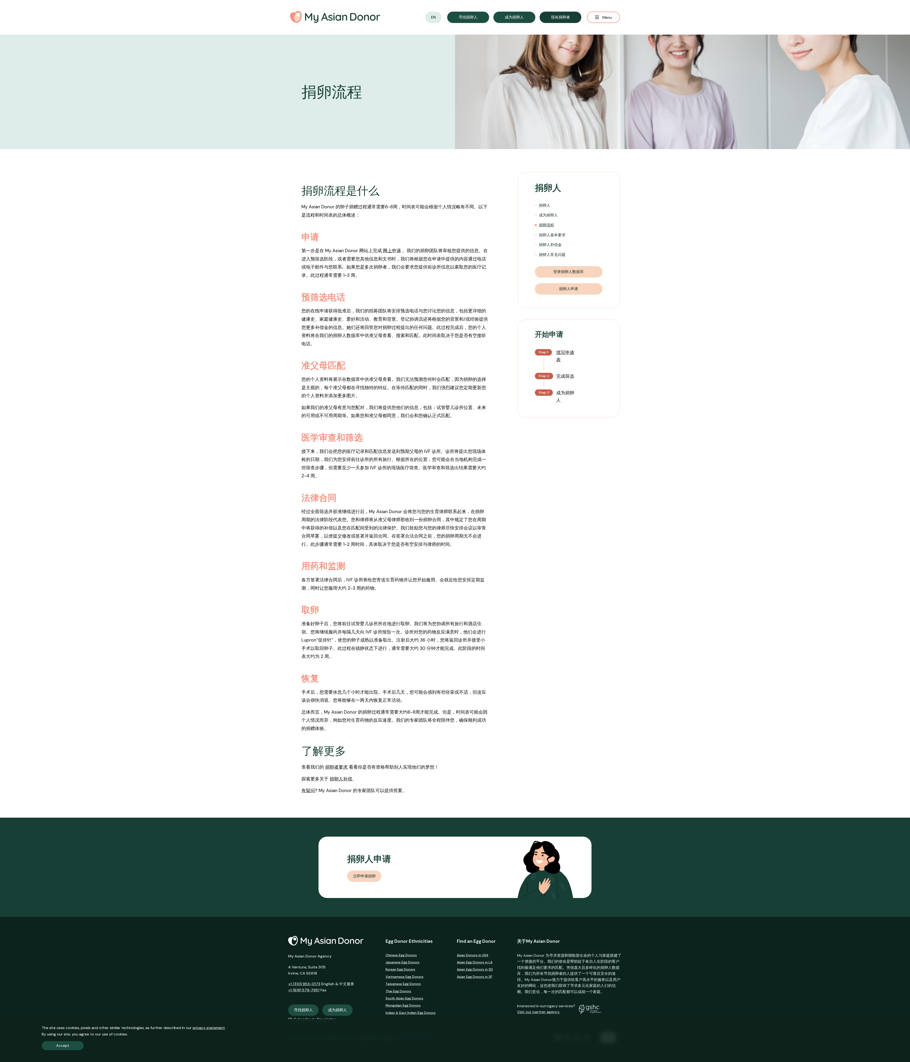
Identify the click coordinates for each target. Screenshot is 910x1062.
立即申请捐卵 (364, 876)
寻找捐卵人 (303, 1009)
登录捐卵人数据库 (568, 271)
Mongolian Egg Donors (403, 1005)
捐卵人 (544, 205)
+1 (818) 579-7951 (303, 990)
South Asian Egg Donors (404, 998)
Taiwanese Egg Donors (403, 984)
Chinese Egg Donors (401, 955)
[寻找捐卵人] (468, 17)
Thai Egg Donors (398, 991)
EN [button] (433, 17)
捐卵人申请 (568, 288)
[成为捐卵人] (514, 17)
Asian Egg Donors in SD (475, 969)
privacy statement (209, 1027)
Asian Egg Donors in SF (474, 977)
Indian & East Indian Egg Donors (411, 1013)
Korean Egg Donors (400, 969)
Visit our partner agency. (538, 1011)
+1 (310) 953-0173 (304, 983)
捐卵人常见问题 (552, 254)
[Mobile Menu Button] (603, 17)
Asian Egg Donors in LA (474, 962)
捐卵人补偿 (341, 779)
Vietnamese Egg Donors (404, 977)
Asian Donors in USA (472, 955)
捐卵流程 (546, 225)
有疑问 (308, 790)
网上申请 (392, 251)
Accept (62, 1045)
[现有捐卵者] (560, 17)
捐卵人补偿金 (550, 244)
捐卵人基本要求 (552, 234)
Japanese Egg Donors (402, 962)
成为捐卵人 (548, 215)
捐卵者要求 (336, 767)
